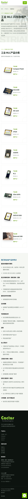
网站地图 (3, 496)
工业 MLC (3, 438)
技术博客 (3, 452)
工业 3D (2, 440)
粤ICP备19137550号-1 (6, 490)
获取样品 (3, 451)
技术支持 (3, 449)
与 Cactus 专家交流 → (5, 481)
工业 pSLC (3, 436)
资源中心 (3, 447)
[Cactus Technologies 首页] (5, 2)
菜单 (25, 2)
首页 (2, 9)
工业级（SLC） (4, 434)
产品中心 (6, 9)
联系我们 (3, 492)
